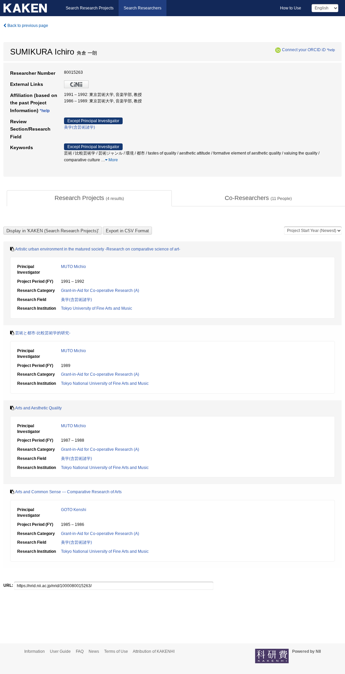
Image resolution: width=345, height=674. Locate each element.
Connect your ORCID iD (304, 49)
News (94, 651)
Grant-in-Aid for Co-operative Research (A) (100, 290)
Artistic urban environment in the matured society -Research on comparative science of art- (97, 249)
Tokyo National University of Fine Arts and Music (105, 383)
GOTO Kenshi (73, 509)
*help (331, 50)
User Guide (60, 651)
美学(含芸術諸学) (79, 127)
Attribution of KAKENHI (154, 651)
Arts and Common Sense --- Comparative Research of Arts (68, 492)
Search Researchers (142, 8)
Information (34, 651)
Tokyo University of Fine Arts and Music (96, 308)
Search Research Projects (90, 8)
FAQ (80, 651)
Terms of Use (116, 651)
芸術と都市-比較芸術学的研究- (42, 333)
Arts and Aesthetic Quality (38, 408)
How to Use (290, 8)
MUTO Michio (73, 266)
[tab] (89, 198)
